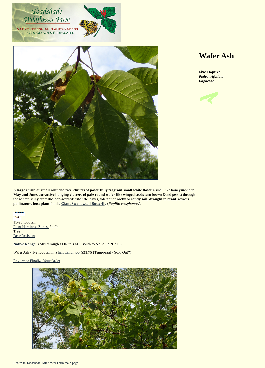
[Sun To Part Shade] (17, 219)
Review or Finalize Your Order (36, 261)
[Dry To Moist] (19, 214)
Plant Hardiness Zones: (31, 227)
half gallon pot (69, 252)
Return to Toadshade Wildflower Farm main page (45, 363)
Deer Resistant (24, 236)
